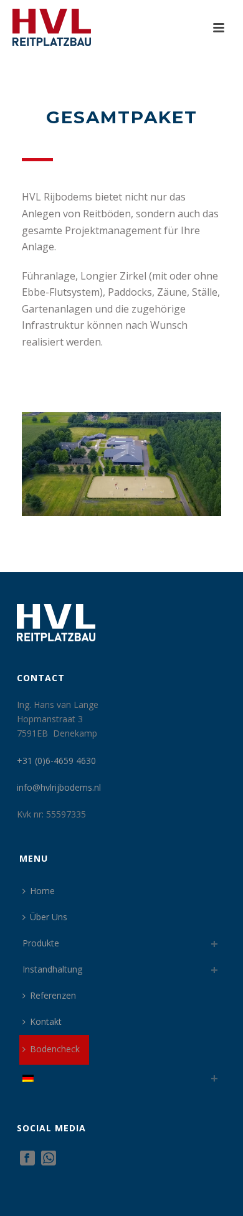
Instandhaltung (52, 969)
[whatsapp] (48, 1159)
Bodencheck (55, 1049)
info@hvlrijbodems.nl (59, 787)
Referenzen (53, 995)
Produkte (40, 943)
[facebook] (27, 1159)
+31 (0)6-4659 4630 (56, 760)
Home (42, 891)
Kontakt (46, 1021)
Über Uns (48, 917)
